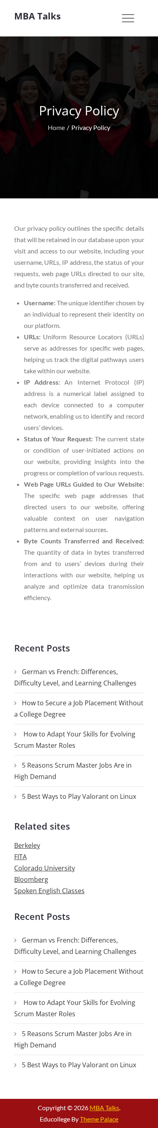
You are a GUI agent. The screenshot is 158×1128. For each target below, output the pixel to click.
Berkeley (27, 845)
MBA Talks (37, 16)
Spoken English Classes (49, 890)
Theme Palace (99, 1119)
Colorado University (44, 868)
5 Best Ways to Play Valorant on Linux (79, 796)
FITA (20, 856)
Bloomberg (31, 879)
